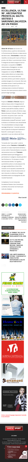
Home (2, 5)
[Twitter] (20, 204)
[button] (2, 2)
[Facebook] (9, 204)
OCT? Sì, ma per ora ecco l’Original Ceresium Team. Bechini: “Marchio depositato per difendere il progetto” (16, 245)
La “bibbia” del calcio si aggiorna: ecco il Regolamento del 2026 (18, 234)
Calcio (7, 5)
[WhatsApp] (6, 204)
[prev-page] (2, 265)
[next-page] (5, 265)
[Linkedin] (13, 204)
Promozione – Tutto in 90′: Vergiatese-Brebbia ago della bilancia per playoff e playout (21, 218)
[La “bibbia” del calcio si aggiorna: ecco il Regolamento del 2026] (5, 234)
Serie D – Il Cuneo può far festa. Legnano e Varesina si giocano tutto (7, 216)
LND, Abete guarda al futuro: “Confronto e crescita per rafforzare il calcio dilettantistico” (18, 258)
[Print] (2, 204)
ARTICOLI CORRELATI (7, 228)
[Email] (16, 204)
